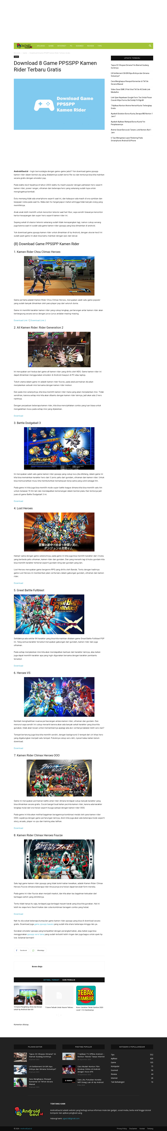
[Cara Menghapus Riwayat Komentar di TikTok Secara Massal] (20, 1082)
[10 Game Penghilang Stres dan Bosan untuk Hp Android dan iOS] (28, 995)
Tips (100, 46)
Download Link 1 (21, 320)
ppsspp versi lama (35, 934)
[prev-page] (56, 1015)
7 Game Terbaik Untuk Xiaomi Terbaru (59, 1007)
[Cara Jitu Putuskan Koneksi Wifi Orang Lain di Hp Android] (68, 1080)
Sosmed (80, 46)
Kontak (142, 1128)
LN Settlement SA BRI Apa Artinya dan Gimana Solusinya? (130, 74)
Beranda (17, 53)
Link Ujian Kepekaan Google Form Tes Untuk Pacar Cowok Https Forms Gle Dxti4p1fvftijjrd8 (131, 98)
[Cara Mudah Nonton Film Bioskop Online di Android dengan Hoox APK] (68, 1069)
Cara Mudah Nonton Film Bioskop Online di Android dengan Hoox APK (88, 1069)
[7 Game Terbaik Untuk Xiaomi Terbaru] (59, 995)
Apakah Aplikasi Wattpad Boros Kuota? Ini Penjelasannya (128, 123)
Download (18, 416)
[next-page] (60, 1015)
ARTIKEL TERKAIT (51, 980)
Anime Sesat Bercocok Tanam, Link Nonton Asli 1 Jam (131, 131)
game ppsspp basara (43, 924)
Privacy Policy (122, 1128)
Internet (61, 46)
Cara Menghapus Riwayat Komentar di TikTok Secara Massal (129, 82)
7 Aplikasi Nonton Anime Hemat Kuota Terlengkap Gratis (131, 107)
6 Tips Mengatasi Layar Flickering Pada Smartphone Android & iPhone (127, 139)
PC (71, 46)
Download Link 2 (38, 320)
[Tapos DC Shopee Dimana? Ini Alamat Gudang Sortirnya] (20, 1057)
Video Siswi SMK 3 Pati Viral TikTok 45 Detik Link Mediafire (130, 90)
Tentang (150, 1128)
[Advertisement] (83, 21)
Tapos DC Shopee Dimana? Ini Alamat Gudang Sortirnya (130, 66)
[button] (150, 46)
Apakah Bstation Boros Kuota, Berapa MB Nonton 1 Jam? (132, 115)
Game (51, 46)
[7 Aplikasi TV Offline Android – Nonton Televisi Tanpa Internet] (68, 1056)
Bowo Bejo (37, 966)
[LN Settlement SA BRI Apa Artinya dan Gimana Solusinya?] (20, 1069)
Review (90, 46)
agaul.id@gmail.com (71, 1118)
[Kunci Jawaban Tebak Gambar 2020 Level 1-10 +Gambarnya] (90, 995)
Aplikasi (41, 46)
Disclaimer (133, 1128)
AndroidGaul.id (26, 1128)
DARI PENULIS (68, 980)
